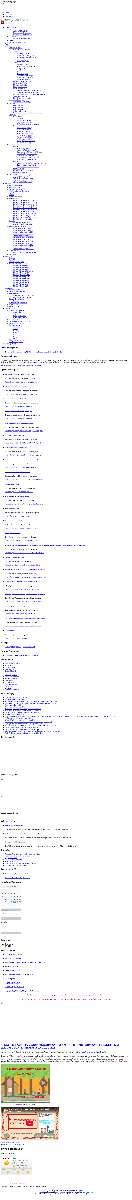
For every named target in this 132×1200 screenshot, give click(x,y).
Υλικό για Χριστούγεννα (17, 340)
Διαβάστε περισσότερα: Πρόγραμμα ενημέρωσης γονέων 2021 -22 (23, 365)
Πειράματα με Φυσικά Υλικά (22, 81)
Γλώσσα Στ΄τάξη (18, 109)
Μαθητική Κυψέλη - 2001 (21, 278)
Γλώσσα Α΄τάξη (18, 105)
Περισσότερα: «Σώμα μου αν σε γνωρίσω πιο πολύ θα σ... (24, 479)
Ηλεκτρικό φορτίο (23, 61)
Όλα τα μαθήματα (23, 148)
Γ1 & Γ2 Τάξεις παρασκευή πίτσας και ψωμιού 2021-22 (23, 733)
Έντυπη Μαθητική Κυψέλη (18, 264)
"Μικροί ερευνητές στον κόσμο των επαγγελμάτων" (17, 386)
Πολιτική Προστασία (12, 690)
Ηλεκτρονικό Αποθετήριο (17, 189)
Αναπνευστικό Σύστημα (25, 76)
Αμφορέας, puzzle (11, 858)
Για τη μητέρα (10, 979)
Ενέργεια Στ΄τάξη (23, 64)
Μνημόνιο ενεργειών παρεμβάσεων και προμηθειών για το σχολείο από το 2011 (31, 701)
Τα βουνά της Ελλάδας (24, 137)
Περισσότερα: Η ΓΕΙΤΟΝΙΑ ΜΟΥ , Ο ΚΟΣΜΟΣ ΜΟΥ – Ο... (25, 577)
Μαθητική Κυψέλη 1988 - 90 (22, 267)
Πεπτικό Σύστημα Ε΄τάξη (25, 55)
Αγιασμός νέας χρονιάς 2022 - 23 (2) (17, 697)
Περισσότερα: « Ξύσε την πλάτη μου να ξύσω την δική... (23, 455)
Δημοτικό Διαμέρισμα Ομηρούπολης (25, 252)
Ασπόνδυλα (17, 312)
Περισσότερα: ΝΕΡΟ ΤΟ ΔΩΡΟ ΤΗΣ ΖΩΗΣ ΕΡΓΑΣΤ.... (24, 589)
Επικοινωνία (9, 680)
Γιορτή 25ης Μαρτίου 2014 (14, 987)
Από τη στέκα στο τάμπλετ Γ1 (12, 508)
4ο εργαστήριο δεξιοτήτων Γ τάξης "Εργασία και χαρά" (18, 411)
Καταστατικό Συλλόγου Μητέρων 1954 (16, 873)
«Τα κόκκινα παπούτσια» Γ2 (12, 484)
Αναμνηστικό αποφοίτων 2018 (23, 241)
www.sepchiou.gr (88, 1192)
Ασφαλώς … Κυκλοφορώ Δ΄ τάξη (13, 533)
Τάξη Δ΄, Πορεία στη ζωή (21, 176)
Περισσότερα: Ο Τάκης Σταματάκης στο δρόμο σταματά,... (24, 601)
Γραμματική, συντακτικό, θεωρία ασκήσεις (27, 113)
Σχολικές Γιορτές (14, 290)
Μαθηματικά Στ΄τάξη (20, 87)
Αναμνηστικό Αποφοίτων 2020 (23, 230)
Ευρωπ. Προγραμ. (11, 27)
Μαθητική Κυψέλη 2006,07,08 (23, 271)
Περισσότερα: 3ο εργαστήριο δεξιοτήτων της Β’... (21, 406)
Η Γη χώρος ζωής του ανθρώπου (28, 124)
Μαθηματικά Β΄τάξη (20, 85)
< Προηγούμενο (6, 1142)
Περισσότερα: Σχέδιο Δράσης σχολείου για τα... (20, 614)
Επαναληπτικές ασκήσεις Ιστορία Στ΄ (29, 157)
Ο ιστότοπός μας (10, 673)
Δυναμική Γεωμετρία (20, 96)
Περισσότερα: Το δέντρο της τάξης (16, 638)
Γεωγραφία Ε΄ (17, 126)
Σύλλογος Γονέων (11, 675)
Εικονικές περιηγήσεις (20, 172)
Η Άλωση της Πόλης (20, 317)
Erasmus (16, 301)
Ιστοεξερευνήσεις (15, 319)
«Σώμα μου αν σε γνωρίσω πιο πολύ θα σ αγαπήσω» (17, 472)
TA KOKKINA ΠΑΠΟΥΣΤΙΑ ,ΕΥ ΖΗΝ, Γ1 (16, 435)
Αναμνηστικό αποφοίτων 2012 (23, 247)
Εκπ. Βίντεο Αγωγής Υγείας (22, 297)
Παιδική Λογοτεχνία (11, 686)
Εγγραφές (8, 688)
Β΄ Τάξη (16, 331)
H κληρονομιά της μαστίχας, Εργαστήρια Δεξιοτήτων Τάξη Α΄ (20, 423)
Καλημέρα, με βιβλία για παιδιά (14, 825)
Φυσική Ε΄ (16, 51)
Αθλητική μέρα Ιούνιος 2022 (14, 714)
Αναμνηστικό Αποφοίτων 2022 (23, 228)
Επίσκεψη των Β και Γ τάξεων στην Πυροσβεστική (22, 729)
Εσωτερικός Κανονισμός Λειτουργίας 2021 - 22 (21, 655)
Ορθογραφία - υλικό (20, 111)
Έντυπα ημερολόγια (15, 185)
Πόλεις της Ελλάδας (24, 143)
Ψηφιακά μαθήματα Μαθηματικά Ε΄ (29, 92)
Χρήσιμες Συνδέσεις (12, 678)
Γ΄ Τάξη (15, 332)
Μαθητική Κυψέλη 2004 (21, 284)
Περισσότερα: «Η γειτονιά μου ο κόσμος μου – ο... (22, 467)
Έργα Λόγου (13, 260)
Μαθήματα (8, 46)
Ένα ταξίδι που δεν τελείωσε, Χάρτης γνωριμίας (21, 863)
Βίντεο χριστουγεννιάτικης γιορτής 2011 (19, 974)
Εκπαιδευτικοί (13, 198)
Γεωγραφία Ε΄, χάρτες (24, 128)
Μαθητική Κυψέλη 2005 (21, 286)
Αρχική (7, 44)
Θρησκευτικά (13, 174)
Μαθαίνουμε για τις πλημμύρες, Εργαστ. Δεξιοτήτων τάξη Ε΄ (19, 374)
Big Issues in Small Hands (17, 42)
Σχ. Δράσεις (9, 288)
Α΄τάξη (15, 329)
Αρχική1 (12, 40)
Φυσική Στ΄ (17, 62)
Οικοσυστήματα (22, 74)
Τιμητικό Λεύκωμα (15, 197)
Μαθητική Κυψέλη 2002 (21, 280)
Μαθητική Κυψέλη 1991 (21, 269)
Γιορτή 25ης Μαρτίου (12, 983)
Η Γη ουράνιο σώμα (24, 120)
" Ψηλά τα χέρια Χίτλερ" (14, 954)
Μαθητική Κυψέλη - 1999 (21, 275)
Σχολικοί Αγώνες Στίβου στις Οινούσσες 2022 (20, 720)
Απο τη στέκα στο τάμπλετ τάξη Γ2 (13, 520)
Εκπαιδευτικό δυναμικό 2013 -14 (24, 219)
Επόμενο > (15, 1142)
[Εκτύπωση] (70, 1052)
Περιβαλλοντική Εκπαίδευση (18, 291)
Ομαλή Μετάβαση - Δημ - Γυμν (23, 295)
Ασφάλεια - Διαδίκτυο (12, 677)
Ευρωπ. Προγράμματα (16, 299)
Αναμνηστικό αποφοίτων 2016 (23, 237)
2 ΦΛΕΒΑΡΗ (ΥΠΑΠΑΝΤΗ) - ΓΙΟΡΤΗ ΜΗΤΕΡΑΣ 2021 (25, 962)
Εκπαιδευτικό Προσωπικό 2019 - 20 (25, 210)
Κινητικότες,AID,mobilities (22, 33)
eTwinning (12, 36)
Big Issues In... (10, 665)
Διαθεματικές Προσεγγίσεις (18, 303)
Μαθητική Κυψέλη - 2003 (21, 282)
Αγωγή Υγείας (13, 293)
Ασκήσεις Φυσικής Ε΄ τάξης (26, 57)
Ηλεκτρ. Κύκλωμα (19, 316)
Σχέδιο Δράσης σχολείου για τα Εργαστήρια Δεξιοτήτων (18, 606)
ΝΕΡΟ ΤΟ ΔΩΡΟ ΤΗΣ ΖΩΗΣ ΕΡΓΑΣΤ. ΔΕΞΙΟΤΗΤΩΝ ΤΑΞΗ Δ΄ (21, 581)
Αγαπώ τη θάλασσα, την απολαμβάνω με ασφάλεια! (17, 496)
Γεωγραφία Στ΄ (18, 116)
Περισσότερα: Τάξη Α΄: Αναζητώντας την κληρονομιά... (23, 626)
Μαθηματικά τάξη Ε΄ (20, 89)
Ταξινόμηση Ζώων (19, 314)
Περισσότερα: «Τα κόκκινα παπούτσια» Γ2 (19, 492)
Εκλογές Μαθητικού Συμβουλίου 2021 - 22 (20, 647)
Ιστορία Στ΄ (17, 146)
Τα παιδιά (12, 221)
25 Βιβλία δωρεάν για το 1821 (27, 154)
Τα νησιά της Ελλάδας (24, 135)
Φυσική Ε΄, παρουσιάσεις (25, 59)
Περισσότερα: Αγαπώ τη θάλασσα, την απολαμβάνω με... (24, 504)
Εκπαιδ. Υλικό (10, 308)
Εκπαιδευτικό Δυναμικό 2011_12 (24, 215)
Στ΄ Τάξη (16, 338)
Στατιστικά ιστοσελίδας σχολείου (16, 699)
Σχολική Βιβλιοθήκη (11, 667)
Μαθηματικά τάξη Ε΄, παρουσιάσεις (29, 90)
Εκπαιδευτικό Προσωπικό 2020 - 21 (25, 211)
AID (10, 29)
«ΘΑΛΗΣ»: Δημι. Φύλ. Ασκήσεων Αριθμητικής (29, 94)
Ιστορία (11, 144)
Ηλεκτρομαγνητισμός (24, 79)
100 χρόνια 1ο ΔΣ (15, 187)
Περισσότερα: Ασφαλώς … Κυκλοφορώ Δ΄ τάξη (21, 540)
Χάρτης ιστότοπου (11, 684)
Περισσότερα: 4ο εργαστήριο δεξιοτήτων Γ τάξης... (22, 418)
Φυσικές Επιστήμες (15, 48)
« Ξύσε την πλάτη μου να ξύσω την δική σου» (16, 447)
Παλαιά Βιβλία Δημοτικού (17, 323)
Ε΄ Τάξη (15, 336)
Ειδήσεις (12, 258)
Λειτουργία (12, 254)
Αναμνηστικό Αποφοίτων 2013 (23, 249)
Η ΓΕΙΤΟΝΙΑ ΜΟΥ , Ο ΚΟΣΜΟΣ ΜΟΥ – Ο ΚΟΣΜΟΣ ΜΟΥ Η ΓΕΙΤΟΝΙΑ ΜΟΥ (25, 569)
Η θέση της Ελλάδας (24, 129)
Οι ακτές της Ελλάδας (24, 131)
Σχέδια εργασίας (14, 306)
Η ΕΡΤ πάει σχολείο (16, 342)
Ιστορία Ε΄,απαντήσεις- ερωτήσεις (28, 167)
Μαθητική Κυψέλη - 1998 (21, 273)
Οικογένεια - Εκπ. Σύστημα (22, 102)
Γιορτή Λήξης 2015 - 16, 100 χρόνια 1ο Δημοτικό (22, 991)
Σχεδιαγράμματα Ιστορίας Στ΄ (27, 156)
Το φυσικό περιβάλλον (24, 122)
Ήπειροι (20, 118)
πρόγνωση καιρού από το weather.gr (19, 1183)
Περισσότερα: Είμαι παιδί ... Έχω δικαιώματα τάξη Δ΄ (22, 565)
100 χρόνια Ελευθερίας (13, 958)
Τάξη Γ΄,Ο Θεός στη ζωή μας (22, 182)
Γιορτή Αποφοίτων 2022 (13, 705)
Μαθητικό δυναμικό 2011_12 (22, 223)
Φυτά (19, 70)
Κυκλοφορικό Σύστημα (25, 77)
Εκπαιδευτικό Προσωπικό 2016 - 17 (25, 204)
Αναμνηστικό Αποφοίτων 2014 (23, 234)
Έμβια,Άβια (21, 68)
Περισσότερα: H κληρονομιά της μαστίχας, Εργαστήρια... (24, 431)
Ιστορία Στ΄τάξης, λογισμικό (26, 150)
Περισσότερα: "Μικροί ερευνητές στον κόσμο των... (22, 394)
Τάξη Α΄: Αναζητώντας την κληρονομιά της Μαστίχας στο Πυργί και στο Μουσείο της (26, 618)
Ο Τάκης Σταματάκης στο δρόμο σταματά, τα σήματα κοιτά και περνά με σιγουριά (25, 594)
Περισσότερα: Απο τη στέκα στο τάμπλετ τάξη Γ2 (21, 528)
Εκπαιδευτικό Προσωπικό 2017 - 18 (25, 202)
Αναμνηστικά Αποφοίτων (17, 226)
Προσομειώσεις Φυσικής (21, 49)
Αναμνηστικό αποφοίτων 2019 (23, 243)
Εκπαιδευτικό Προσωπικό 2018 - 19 (25, 200)
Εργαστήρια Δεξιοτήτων (16, 1144)
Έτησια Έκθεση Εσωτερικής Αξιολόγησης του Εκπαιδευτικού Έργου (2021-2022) (33, 352)
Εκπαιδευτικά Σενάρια (16, 310)
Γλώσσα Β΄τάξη (18, 107)
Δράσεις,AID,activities (20, 31)
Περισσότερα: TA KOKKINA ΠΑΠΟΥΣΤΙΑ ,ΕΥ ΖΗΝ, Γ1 (25, 443)
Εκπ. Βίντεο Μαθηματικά (21, 98)
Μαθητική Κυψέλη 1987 (21, 265)
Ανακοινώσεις (9, 669)
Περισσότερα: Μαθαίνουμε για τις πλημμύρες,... (21, 382)
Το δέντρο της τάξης (10, 630)
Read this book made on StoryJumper (25, 1104)
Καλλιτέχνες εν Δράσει (16, 262)
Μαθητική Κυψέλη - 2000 (21, 277)
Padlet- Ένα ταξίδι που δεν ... (14, 860)
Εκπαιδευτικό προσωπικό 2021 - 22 (25, 213)
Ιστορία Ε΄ (16, 161)
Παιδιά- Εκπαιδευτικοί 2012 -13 (23, 224)
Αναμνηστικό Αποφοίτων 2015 (23, 236)
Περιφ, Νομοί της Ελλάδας (26, 141)
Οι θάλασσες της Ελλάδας (26, 133)
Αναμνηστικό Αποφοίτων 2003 (23, 232)
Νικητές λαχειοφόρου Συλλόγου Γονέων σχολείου (21, 727)
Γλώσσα (12, 103)
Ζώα (18, 72)
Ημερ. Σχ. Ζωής (10, 344)
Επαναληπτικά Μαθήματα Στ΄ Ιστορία (29, 152)
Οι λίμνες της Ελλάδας (24, 139)
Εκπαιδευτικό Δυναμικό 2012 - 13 (24, 217)
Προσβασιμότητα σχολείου (18, 193)
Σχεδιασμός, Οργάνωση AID (22, 35)
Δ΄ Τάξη (15, 334)
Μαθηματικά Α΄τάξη (20, 83)
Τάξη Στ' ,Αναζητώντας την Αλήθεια (25, 180)
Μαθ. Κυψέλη (9, 256)
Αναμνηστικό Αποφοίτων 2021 (23, 245)
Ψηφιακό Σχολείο (10, 671)
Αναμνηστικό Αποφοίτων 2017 (23, 239)
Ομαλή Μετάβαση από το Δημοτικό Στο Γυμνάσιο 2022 (23, 724)
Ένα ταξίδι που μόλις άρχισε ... (15, 861)
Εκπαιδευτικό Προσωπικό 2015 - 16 (25, 206)
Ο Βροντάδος (13, 250)
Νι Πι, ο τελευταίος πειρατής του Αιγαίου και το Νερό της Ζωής (23, 833)
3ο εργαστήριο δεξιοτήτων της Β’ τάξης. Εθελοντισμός (18, 398)
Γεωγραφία (12, 115)
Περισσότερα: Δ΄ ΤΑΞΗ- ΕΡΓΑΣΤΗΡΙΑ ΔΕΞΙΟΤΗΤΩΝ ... (24, 553)
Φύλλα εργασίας (14, 325)
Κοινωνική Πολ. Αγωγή (17, 100)
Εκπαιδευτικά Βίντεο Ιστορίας (23, 170)
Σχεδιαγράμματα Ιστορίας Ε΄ (26, 165)
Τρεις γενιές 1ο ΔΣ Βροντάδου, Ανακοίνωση (17, 878)
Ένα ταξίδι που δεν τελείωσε (22, 38)
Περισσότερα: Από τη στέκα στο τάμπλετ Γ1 (19, 516)
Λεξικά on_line (10, 682)
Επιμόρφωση (13, 304)
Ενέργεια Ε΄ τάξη (23, 53)
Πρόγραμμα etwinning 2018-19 (15, 865)
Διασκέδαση (17, 327)
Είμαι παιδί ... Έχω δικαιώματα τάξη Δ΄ (14, 557)
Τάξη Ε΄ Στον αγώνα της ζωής (23, 178)
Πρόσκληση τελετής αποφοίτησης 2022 (18, 718)
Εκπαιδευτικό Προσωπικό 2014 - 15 (25, 208)
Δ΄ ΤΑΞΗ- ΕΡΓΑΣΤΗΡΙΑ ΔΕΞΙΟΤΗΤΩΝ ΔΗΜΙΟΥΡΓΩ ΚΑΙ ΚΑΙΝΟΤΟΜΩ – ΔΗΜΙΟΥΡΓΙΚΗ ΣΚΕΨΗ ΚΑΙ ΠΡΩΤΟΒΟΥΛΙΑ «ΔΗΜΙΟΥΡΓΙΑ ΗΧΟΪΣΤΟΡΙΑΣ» (45, 545)
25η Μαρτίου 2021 (11, 966)
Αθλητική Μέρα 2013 (12, 970)
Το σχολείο (8, 183)
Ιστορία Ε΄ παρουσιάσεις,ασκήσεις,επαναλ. (31, 163)
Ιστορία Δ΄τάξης (18, 169)
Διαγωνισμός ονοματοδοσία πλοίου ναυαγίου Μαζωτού (23, 854)
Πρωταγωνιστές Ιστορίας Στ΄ (26, 159)
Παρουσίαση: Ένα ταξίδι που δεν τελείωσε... (19, 856)
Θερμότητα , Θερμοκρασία (26, 66)
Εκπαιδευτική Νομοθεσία (13, 663)
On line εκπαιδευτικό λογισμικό (19, 321)
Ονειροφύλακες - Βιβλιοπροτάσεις (14, 842)
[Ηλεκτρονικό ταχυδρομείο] (85, 1052)
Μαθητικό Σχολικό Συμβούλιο (19, 191)
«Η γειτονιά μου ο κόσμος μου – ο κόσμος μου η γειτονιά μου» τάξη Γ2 (22, 459)
